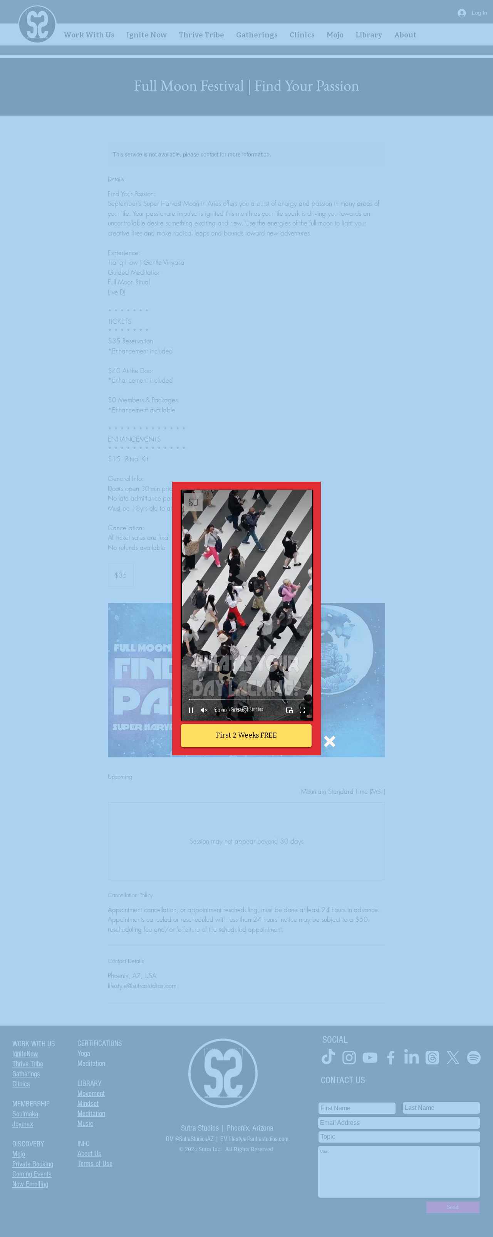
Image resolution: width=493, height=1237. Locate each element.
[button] (329, 741)
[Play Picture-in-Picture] (289, 710)
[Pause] (191, 710)
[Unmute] (204, 710)
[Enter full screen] (302, 710)
